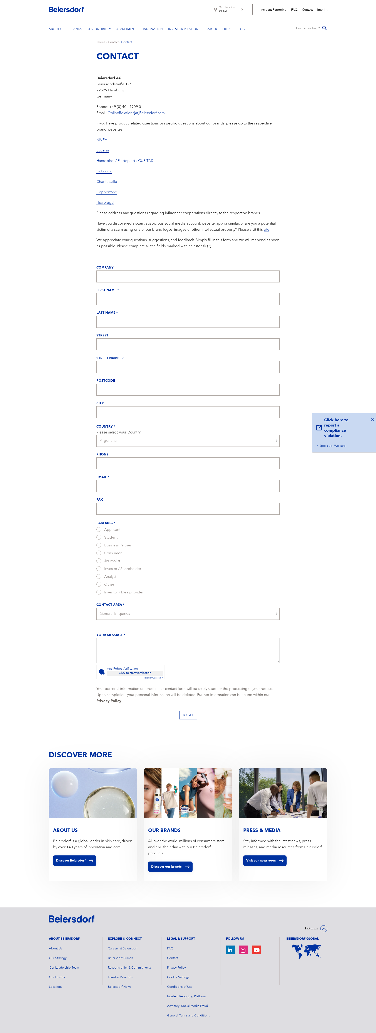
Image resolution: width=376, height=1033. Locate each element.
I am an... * (105, 523)
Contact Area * (110, 605)
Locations (55, 986)
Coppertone (106, 192)
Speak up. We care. (332, 445)
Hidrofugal (105, 203)
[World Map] (306, 952)
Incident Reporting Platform (186, 996)
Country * (105, 426)
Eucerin (102, 150)
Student (110, 537)
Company (105, 267)
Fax (99, 500)
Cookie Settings (178, 977)
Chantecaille (106, 182)
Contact (307, 9)
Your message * (110, 635)
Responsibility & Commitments (129, 967)
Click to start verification (135, 673)
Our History (57, 977)
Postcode (105, 381)
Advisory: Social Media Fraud (187, 1006)
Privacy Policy (108, 701)
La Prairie (104, 171)
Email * (102, 477)
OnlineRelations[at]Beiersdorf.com (136, 113)
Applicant (111, 530)
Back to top (311, 928)
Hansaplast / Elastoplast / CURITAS (124, 161)
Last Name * (107, 313)
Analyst (109, 577)
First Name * (107, 290)
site (266, 230)
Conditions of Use (179, 986)
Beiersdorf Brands (120, 958)
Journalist (111, 561)
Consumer (112, 553)
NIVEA (101, 140)
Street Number (110, 358)
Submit (188, 715)
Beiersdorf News (119, 986)
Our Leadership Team (64, 967)
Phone (102, 454)
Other (108, 584)
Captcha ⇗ (153, 678)
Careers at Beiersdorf (122, 948)
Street (102, 335)
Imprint (322, 9)
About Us (55, 948)
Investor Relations (120, 977)
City (100, 403)
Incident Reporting (273, 9)
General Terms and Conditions (188, 1015)
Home (101, 42)
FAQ (294, 9)
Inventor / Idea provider (123, 592)
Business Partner (117, 545)
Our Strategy (58, 958)
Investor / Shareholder (122, 569)
